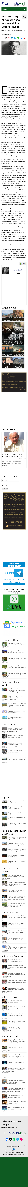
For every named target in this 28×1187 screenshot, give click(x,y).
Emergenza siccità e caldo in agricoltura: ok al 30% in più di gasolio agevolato (13, 989)
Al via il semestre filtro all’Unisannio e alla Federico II (16, 960)
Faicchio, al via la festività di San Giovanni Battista (17, 890)
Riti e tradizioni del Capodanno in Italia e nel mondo (17, 1102)
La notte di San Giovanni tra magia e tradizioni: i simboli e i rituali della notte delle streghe (13, 690)
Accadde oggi (19, 30)
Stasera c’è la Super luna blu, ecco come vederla (16, 1063)
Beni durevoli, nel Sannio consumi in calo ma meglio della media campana (14, 974)
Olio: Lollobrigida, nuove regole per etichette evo (16, 1022)
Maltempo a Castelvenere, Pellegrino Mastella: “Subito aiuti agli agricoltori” (14, 967)
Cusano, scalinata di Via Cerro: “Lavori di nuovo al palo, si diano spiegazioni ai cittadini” (14, 884)
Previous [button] (2, 452)
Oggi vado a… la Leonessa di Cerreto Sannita (16, 801)
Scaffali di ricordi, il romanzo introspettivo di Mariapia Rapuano (13, 737)
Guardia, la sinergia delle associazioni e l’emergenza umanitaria (12, 752)
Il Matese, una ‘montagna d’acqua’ (15, 718)
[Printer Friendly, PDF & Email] (23, 263)
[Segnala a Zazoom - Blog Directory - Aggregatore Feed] (14, 1148)
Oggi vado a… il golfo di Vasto (16, 813)
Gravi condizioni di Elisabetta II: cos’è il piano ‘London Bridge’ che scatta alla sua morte (13, 1070)
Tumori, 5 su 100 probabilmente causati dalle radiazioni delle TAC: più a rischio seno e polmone (14, 1056)
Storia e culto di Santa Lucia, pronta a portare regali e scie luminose (13, 1109)
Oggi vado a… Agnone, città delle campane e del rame (17, 807)
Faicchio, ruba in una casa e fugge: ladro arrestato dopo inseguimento (13, 876)
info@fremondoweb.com (10, 1127)
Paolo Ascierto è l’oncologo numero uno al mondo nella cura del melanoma (14, 1049)
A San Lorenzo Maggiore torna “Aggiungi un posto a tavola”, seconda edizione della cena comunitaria (13, 897)
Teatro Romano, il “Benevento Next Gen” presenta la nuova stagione (13, 925)
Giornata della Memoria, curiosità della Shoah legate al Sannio (17, 850)
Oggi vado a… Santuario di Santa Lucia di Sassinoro (17, 824)
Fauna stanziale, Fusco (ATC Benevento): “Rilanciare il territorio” (13, 940)
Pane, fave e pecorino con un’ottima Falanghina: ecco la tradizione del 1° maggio (13, 698)
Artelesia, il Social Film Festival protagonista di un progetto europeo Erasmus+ (13, 932)
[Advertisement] (14, 71)
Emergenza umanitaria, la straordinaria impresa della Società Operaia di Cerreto (12, 744)
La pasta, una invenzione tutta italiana (16, 862)
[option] (14, 451)
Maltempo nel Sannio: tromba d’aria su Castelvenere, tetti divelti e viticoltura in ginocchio (13, 905)
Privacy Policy (10, 1146)
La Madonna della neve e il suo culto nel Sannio (17, 712)
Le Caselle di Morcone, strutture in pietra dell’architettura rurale (17, 838)
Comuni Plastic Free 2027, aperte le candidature (15, 1001)
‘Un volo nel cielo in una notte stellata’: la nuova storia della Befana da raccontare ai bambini (13, 1089)
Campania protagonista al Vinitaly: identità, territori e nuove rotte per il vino (14, 1029)
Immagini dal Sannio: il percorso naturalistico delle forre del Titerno (14, 660)
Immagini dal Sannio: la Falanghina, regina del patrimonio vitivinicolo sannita (14, 667)
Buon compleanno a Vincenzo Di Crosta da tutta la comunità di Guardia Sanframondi (14, 759)
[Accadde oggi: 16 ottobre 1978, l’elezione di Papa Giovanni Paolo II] (14, 442)
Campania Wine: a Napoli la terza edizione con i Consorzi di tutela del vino (14, 982)
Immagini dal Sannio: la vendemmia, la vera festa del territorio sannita (13, 645)
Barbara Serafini (6, 30)
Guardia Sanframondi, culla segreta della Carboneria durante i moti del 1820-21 (12, 729)
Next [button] (25, 452)
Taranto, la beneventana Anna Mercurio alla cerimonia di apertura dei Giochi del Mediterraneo (13, 1015)
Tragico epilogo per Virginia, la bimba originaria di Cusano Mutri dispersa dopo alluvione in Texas (14, 1041)
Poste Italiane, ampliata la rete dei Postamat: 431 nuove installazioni (13, 1008)
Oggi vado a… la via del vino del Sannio (16, 818)
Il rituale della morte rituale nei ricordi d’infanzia (16, 856)
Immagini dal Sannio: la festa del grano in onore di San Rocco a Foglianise (14, 675)
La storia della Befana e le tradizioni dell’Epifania (15, 1096)
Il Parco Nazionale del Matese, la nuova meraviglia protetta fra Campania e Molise (14, 705)
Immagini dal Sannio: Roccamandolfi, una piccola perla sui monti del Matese (13, 652)
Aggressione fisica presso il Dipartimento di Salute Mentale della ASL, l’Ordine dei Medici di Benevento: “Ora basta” (14, 948)
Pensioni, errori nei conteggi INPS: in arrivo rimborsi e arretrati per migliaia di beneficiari (14, 1082)
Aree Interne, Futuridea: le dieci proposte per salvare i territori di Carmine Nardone (14, 917)
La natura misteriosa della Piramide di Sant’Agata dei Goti (16, 844)
